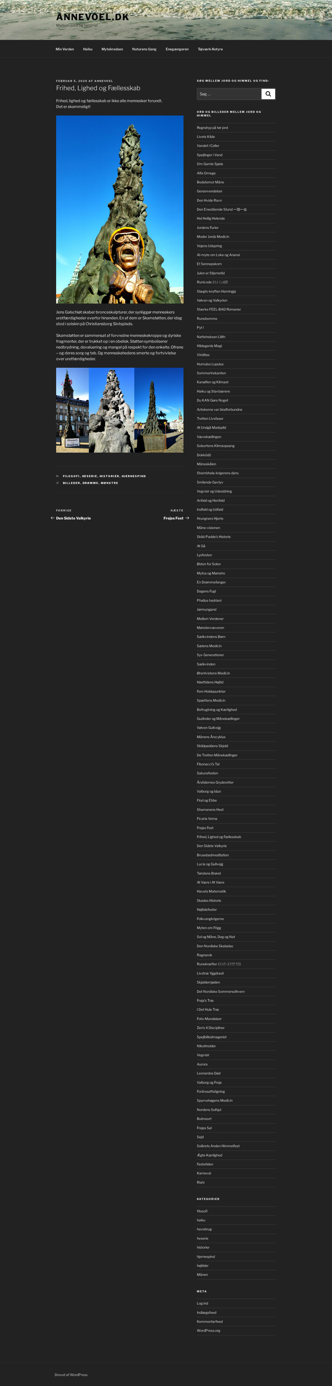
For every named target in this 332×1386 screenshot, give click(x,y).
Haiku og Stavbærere (213, 391)
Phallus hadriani (209, 600)
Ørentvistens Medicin (213, 673)
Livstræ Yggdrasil (210, 973)
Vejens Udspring (209, 246)
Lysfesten (204, 555)
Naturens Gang (144, 49)
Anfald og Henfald (211, 500)
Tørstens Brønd (209, 873)
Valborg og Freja (209, 1082)
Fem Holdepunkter (211, 691)
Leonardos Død (208, 1073)
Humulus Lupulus (210, 364)
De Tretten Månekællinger (217, 755)
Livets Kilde (206, 136)
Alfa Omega (206, 173)
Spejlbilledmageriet (212, 1037)
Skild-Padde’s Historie (214, 537)
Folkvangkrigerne (210, 919)
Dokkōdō (204, 455)
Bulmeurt (204, 1119)
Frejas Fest (205, 828)
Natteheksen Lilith (211, 337)
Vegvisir (203, 1055)
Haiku (87, 49)
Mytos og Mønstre (211, 573)
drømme (91, 483)
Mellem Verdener (210, 619)
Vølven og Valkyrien (212, 300)
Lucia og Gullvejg (210, 864)
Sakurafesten (207, 773)
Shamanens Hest (210, 809)
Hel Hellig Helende (211, 218)
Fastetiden (205, 1164)
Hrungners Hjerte (210, 518)
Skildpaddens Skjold (212, 746)
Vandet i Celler (208, 145)
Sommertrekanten (211, 373)
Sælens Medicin (209, 646)
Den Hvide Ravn (209, 200)
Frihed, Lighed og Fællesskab (219, 837)
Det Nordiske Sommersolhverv (221, 991)
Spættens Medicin (211, 700)
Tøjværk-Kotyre (210, 49)
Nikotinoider (206, 1046)
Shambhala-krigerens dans (218, 473)
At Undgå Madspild (211, 427)
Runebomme (207, 318)
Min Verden (65, 49)
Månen (202, 1274)
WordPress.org (208, 1330)
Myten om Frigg (209, 928)
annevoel (103, 81)
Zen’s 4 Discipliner (211, 1028)
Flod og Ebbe (207, 800)
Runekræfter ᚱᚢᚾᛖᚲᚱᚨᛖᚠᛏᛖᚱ (219, 964)
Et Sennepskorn (209, 264)
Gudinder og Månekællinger (218, 718)
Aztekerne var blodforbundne (219, 409)
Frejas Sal (204, 1128)
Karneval (204, 1173)
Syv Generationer (210, 655)
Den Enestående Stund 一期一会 (222, 209)
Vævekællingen (209, 437)
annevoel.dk (93, 17)
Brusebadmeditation (213, 855)
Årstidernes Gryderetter (215, 782)
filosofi (71, 476)
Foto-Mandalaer (209, 1019)
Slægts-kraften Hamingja (216, 291)
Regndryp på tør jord (212, 127)
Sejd (200, 1137)
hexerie (89, 476)
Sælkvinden (206, 664)
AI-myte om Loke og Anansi (218, 255)
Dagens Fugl (206, 591)
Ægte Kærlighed (209, 1155)
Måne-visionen (208, 528)
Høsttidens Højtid (210, 682)
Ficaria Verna (207, 818)
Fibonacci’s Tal (208, 764)
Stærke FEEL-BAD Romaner (219, 309)
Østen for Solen (209, 564)
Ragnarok (204, 955)
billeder (71, 483)
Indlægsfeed (206, 1312)
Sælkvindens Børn (211, 637)
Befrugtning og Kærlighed (217, 709)
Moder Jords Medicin (213, 236)
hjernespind (134, 476)
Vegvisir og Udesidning (214, 491)
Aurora (202, 1064)
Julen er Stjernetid (211, 273)
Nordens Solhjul (209, 1110)
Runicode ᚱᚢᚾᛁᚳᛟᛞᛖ (212, 282)
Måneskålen (206, 464)
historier (110, 476)
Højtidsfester (207, 909)
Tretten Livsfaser (210, 418)
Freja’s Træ (205, 1000)
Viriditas (203, 355)
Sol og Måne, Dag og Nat (216, 937)
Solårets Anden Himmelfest (218, 1146)
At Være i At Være (210, 882)
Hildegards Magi (209, 346)
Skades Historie (209, 900)
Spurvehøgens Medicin (215, 1100)
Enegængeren (177, 49)
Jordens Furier (207, 227)
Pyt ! (200, 327)
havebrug (204, 1229)
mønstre (110, 483)
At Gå (201, 546)
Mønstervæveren (210, 628)
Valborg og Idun (209, 791)
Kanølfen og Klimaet (212, 382)
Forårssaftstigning (211, 1091)
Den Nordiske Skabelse (215, 946)
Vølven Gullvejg (209, 727)
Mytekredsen (112, 49)
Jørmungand (206, 609)
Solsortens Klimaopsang (216, 446)
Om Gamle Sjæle (210, 164)
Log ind (202, 1303)
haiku (201, 1220)
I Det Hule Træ (208, 1009)
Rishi (200, 1182)
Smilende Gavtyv (210, 482)
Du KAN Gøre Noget (212, 400)
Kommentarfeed (210, 1321)
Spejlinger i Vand (209, 155)
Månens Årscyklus (211, 737)
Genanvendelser (209, 191)
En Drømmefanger (211, 582)
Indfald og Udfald (210, 509)
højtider (203, 1265)
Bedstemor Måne (210, 182)
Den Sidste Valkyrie (212, 846)
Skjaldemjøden (208, 982)
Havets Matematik (211, 891)
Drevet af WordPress (71, 1375)
